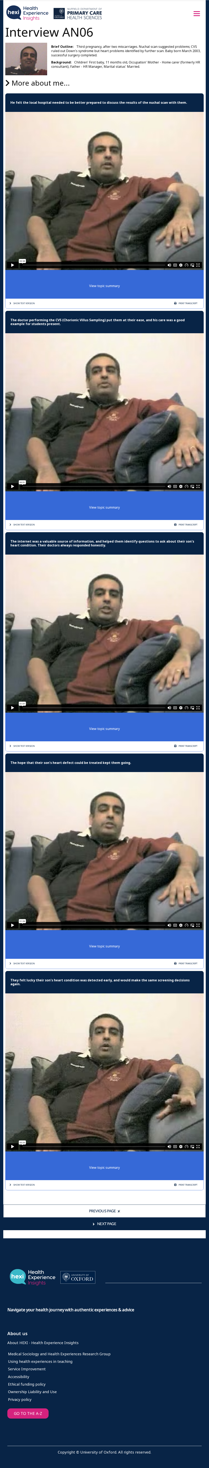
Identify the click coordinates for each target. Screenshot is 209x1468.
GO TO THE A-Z (28, 1413)
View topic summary (104, 286)
